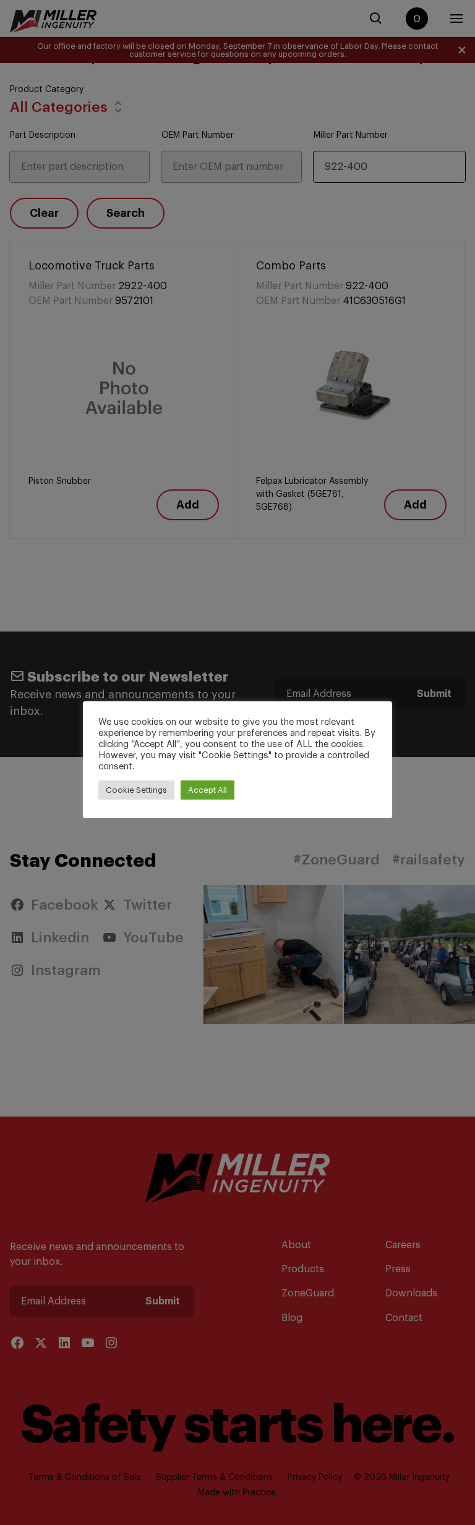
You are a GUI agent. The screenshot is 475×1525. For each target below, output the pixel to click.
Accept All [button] (207, 790)
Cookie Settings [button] (136, 790)
